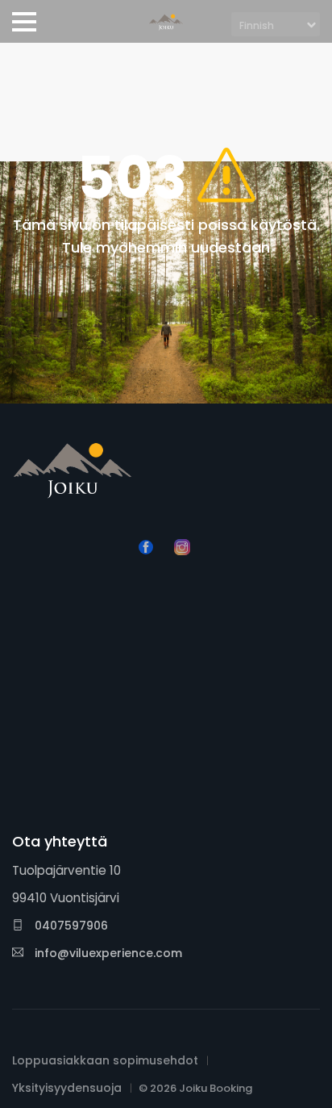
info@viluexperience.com (108, 953)
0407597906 (69, 926)
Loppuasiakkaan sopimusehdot (105, 1060)
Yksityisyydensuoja (67, 1088)
